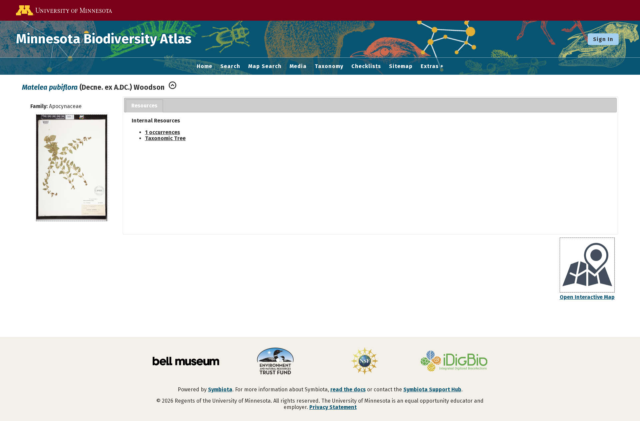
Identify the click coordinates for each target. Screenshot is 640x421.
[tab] (144, 105)
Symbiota (220, 389)
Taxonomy (329, 66)
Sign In (603, 39)
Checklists (366, 66)
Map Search (265, 66)
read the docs (348, 389)
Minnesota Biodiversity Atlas (103, 39)
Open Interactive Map (587, 297)
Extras (430, 66)
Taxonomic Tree (165, 138)
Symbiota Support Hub (432, 389)
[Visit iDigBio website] (454, 362)
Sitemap (401, 66)
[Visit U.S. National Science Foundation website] (364, 362)
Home (204, 66)
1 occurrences (162, 132)
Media (298, 66)
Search (230, 66)
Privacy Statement (333, 407)
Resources (144, 105)
